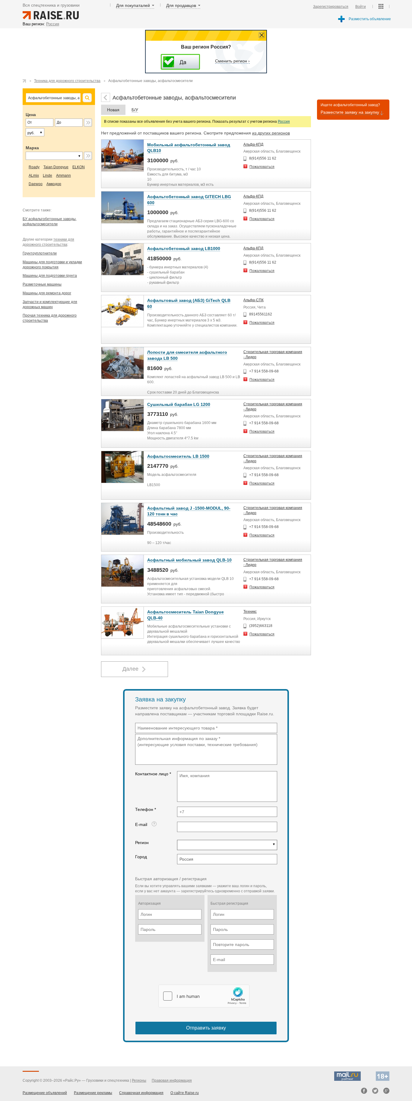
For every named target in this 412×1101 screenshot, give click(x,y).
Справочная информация (141, 1093)
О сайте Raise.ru (184, 1093)
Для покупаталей (133, 5)
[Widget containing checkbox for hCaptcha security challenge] (203, 996)
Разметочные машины (42, 284)
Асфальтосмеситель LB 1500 (178, 456)
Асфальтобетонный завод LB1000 (183, 248)
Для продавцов (181, 5)
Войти (360, 7)
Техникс (250, 611)
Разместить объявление (370, 19)
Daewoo (36, 184)
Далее (130, 669)
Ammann (63, 175)
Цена (31, 114)
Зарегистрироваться (330, 7)
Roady (34, 167)
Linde (47, 175)
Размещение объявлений (45, 1093)
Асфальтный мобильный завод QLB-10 (189, 560)
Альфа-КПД (253, 144)
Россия (284, 121)
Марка (32, 147)
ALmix (34, 175)
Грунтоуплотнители (40, 253)
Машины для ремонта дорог (47, 293)
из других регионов (271, 133)
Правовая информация (172, 1080)
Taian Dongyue (55, 167)
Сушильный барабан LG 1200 (178, 404)
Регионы (139, 1080)
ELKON (78, 167)
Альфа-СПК (253, 300)
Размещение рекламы (93, 1093)
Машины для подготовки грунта (50, 276)
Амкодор (53, 184)
